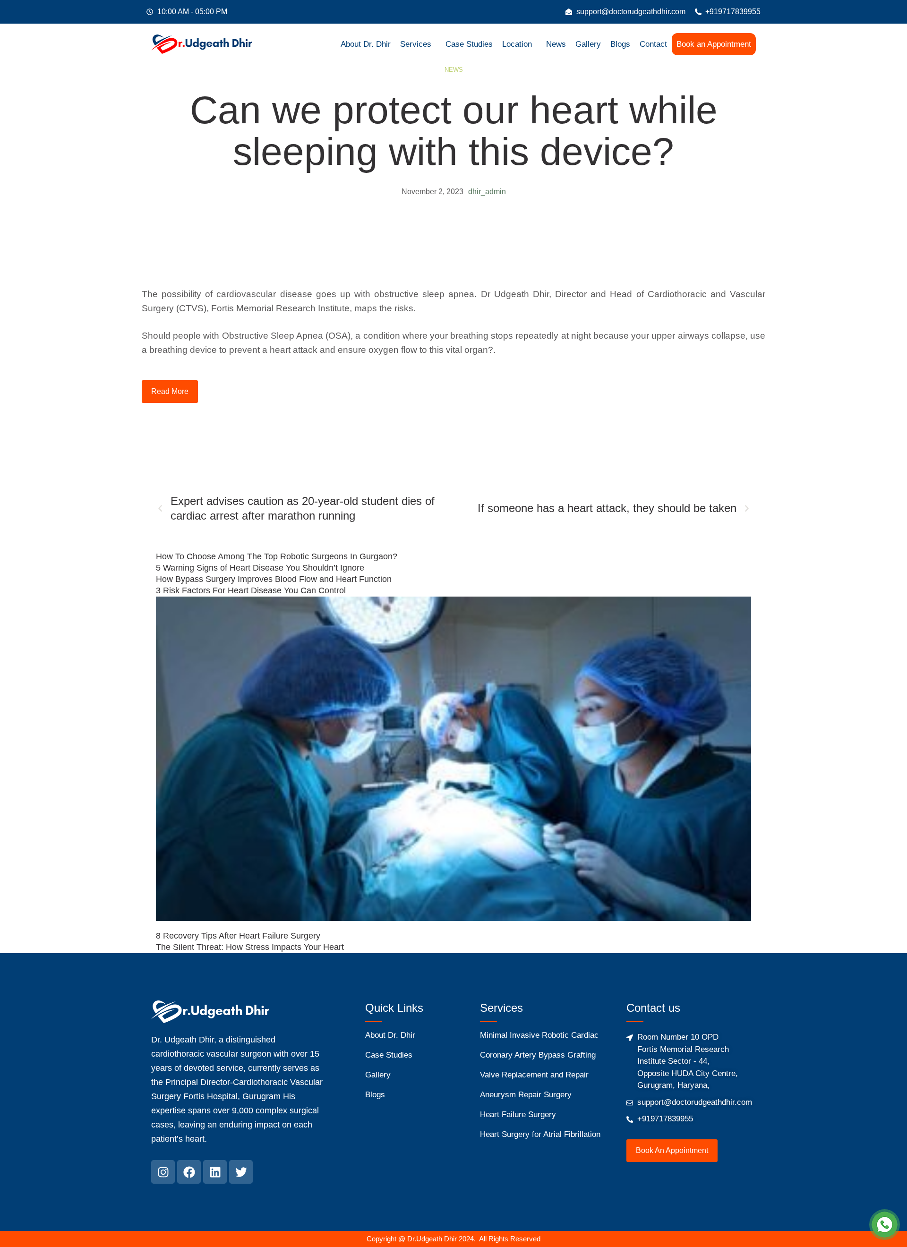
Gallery (588, 44)
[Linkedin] (215, 1172)
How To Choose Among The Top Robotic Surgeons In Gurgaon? (276, 556)
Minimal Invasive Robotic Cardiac (539, 1035)
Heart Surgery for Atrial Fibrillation (540, 1134)
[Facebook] (189, 1172)
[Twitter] (241, 1172)
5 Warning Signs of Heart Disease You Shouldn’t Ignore (260, 567)
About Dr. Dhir (366, 44)
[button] (418, 44)
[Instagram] (163, 1172)
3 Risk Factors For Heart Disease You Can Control (251, 590)
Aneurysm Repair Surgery (526, 1095)
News (556, 44)
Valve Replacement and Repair (534, 1075)
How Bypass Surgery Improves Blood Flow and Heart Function (274, 579)
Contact (653, 44)
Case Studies (469, 44)
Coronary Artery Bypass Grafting (538, 1055)
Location (517, 44)
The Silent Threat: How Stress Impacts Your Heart (250, 947)
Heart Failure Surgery (518, 1114)
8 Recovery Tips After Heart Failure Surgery (238, 935)
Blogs (620, 44)
